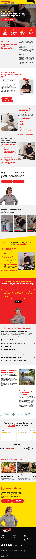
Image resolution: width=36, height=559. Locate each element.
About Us (2, 537)
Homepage (2, 536)
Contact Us (2, 538)
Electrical (14, 537)
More (11, 436)
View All (33, 460)
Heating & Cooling (15, 538)
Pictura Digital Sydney (6, 556)
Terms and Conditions (19, 555)
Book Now (18, 301)
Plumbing (14, 536)
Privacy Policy (15, 555)
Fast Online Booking (7, 100)
